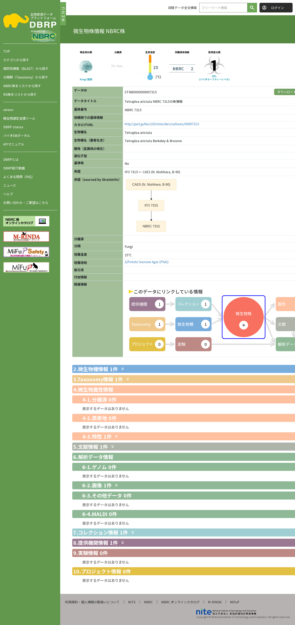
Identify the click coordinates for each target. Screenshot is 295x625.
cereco (8, 109)
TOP (6, 51)
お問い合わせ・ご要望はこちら (25, 202)
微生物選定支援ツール (19, 118)
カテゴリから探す (16, 59)
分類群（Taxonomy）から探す (25, 77)
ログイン (277, 7)
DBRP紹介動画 (14, 168)
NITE (132, 602)
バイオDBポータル (16, 135)
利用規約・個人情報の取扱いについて (92, 602)
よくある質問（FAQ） (19, 176)
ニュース (9, 185)
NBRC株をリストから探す (22, 85)
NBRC (148, 602)
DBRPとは (10, 159)
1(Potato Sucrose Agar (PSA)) (147, 262)
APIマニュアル (13, 144)
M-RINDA (215, 602)
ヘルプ (8, 193)
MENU (63, 13)
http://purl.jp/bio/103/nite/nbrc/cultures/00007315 (162, 124)
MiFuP (234, 602)
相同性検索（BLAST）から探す (25, 68)
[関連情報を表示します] (122, 369)
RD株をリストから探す (20, 94)
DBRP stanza (13, 126)
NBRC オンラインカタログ (180, 602)
